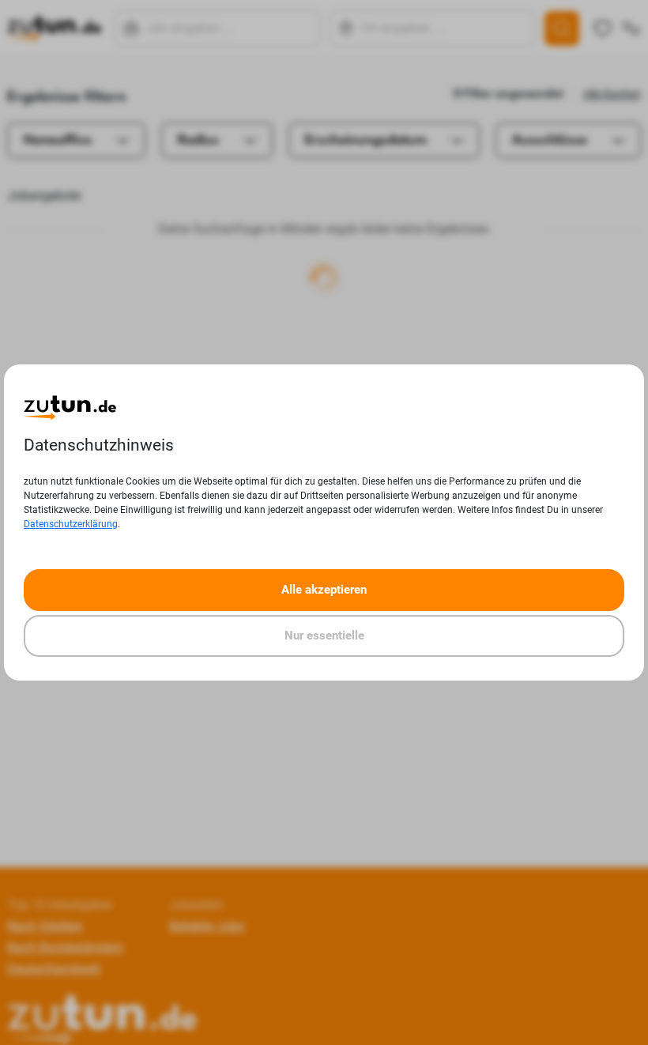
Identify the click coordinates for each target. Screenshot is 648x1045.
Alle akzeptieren (324, 590)
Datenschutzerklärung (71, 524)
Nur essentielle (324, 635)
